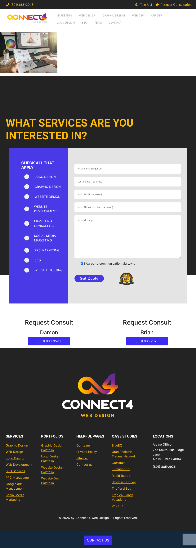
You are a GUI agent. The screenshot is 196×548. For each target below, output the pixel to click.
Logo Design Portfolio (50, 458)
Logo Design (65, 22)
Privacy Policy (86, 452)
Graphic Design (114, 15)
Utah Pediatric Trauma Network (124, 454)
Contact (115, 22)
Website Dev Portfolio (50, 480)
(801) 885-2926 (147, 341)
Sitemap (82, 458)
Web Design (87, 15)
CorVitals (118, 463)
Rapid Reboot (121, 476)
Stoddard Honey (124, 482)
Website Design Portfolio (52, 469)
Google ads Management (15, 486)
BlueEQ (117, 445)
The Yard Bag (121, 488)
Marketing (64, 15)
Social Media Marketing (15, 497)
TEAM (98, 22)
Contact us (84, 464)
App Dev (156, 15)
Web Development (19, 464)
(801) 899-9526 (49, 341)
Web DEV (138, 15)
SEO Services (15, 471)
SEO (84, 22)
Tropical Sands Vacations (122, 497)
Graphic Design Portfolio (52, 447)
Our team (83, 445)
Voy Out (117, 506)
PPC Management (19, 477)
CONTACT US (98, 540)
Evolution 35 (121, 469)
